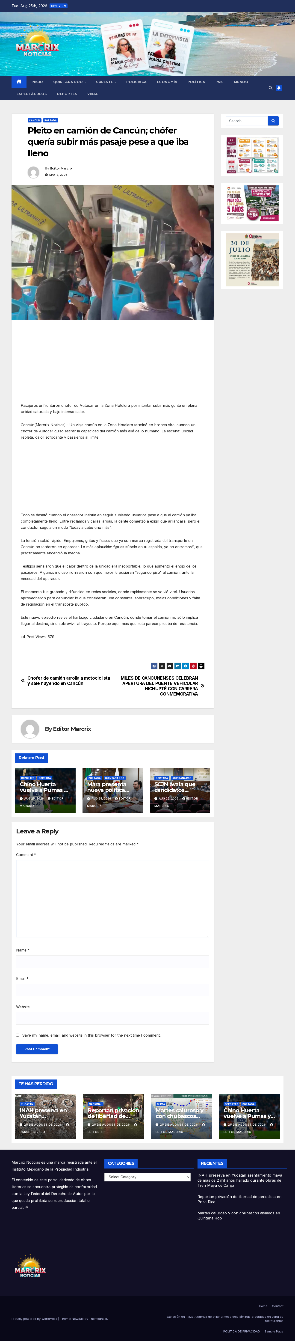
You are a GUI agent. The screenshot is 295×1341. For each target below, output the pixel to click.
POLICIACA (136, 82)
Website (23, 1007)
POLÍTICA (196, 82)
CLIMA (161, 1104)
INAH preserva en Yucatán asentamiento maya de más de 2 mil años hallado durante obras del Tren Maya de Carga (240, 1180)
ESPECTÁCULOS (32, 94)
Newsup (78, 1318)
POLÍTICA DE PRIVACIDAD (241, 1331)
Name (23, 950)
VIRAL (92, 94)
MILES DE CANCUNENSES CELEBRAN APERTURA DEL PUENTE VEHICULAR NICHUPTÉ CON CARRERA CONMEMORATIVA (159, 686)
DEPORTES (67, 94)
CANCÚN (34, 120)
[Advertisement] (113, 357)
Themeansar (98, 1318)
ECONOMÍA (167, 82)
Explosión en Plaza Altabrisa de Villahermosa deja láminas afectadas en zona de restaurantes (225, 1319)
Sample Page (274, 1331)
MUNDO (241, 82)
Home (263, 1306)
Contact (277, 1306)
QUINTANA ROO (68, 82)
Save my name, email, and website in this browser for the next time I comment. (91, 1035)
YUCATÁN (27, 1104)
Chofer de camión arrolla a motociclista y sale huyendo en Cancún (68, 680)
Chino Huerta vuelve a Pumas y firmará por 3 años (44, 790)
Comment (26, 854)
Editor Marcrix (61, 168)
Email (22, 978)
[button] (270, 88)
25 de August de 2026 (43, 1124)
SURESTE (105, 82)
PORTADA (50, 120)
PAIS (219, 82)
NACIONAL (95, 1104)
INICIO (37, 82)
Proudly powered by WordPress (35, 1318)
